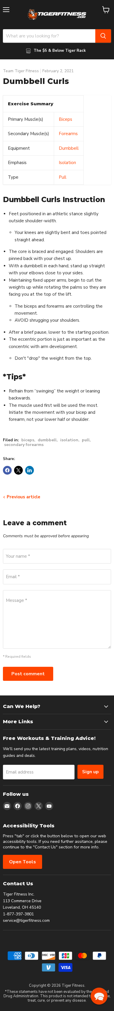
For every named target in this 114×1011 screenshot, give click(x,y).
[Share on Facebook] (7, 470)
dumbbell (47, 440)
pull (86, 440)
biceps (27, 440)
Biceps (65, 119)
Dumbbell (69, 148)
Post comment (28, 674)
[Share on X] (18, 470)
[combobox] (49, 36)
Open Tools (22, 862)
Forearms (68, 134)
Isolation (67, 163)
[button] (99, 996)
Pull (62, 177)
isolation (69, 440)
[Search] (103, 36)
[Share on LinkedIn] (29, 470)
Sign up (90, 772)
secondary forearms (24, 444)
